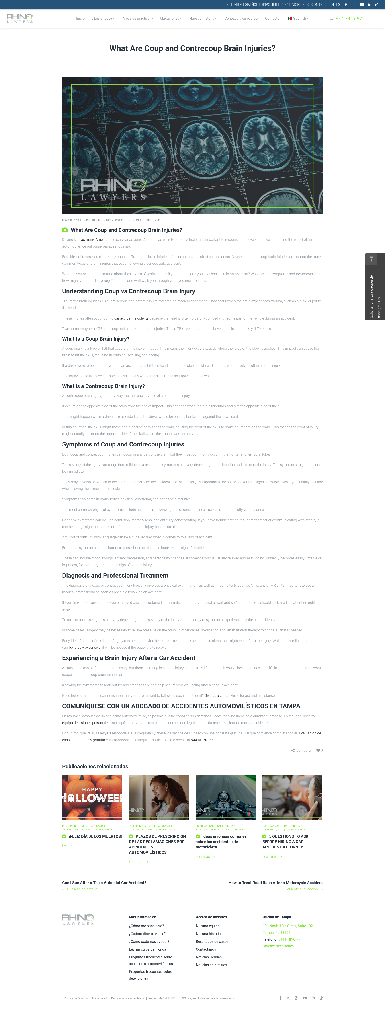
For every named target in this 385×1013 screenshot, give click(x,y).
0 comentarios (152, 220)
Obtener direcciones (278, 946)
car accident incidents (131, 318)
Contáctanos (206, 949)
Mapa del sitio (100, 998)
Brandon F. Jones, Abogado (106, 220)
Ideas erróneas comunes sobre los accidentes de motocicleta (221, 841)
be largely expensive (84, 647)
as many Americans (96, 239)
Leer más (69, 846)
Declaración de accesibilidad (128, 998)
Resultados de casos (212, 941)
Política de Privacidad (77, 998)
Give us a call (215, 695)
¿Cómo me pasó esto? (146, 926)
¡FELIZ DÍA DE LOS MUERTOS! (95, 836)
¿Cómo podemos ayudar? (149, 941)
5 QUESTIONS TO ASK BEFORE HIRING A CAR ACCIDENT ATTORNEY (285, 841)
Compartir (304, 750)
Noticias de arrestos (211, 965)
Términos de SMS (157, 998)
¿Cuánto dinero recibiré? (148, 934)
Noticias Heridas (209, 957)
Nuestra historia (208, 934)
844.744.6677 (350, 18)
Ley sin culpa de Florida (147, 949)
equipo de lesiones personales (85, 723)
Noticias (133, 220)
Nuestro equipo (208, 926)
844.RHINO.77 (202, 740)
